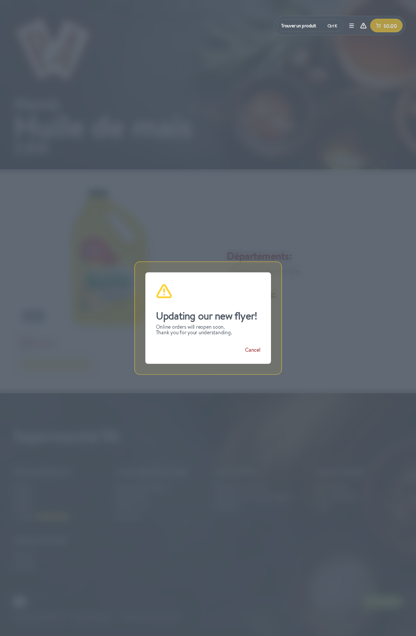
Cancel (252, 349)
